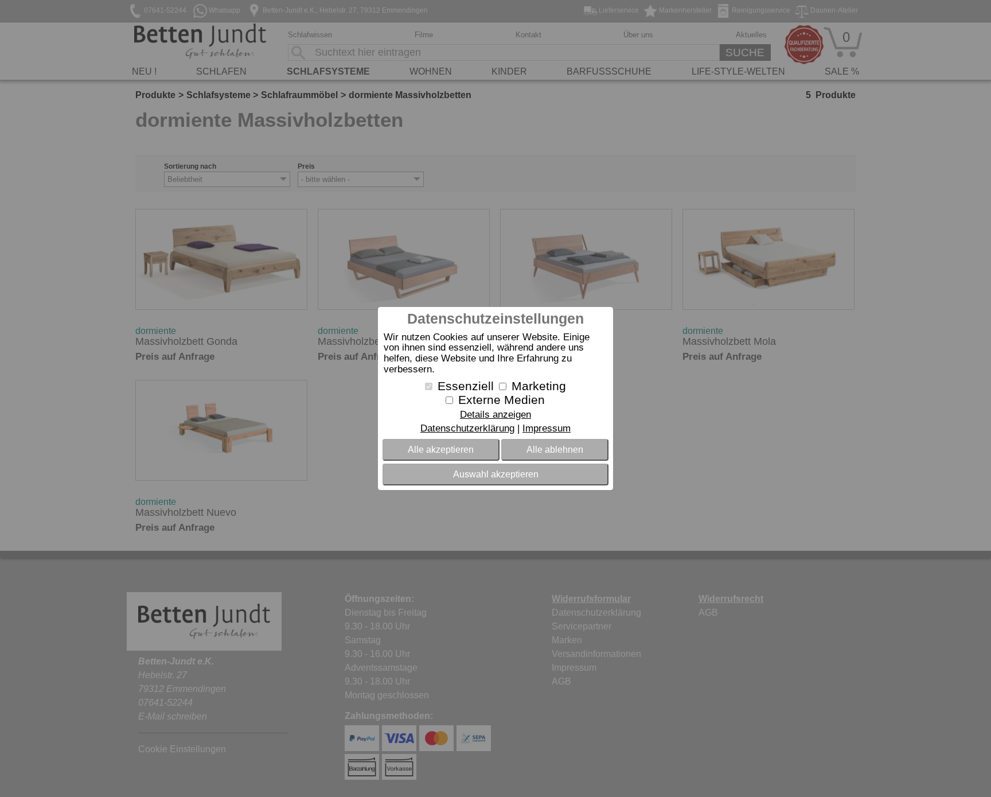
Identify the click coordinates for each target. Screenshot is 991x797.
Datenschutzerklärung (467, 428)
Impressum (546, 428)
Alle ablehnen (554, 449)
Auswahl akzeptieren (496, 474)
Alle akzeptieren (441, 449)
